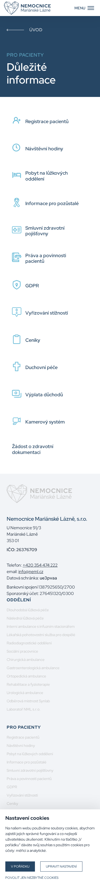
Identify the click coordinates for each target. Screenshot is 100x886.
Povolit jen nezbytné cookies (31, 878)
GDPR (12, 787)
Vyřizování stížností (22, 795)
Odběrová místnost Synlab (28, 701)
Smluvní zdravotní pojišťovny (30, 770)
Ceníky (12, 803)
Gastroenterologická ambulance (33, 667)
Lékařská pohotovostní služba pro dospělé (41, 634)
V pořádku (20, 866)
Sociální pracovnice (22, 651)
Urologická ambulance (25, 692)
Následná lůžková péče (25, 618)
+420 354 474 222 (40, 565)
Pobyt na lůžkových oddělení (30, 753)
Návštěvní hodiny (21, 745)
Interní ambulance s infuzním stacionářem (41, 626)
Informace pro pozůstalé (26, 762)
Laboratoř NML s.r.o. (24, 709)
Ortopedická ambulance (26, 676)
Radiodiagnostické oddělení (29, 643)
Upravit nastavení (61, 866)
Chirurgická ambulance (26, 659)
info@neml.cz (30, 571)
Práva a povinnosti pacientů (29, 778)
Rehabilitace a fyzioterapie (28, 684)
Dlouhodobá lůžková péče (28, 609)
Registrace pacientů (23, 737)
